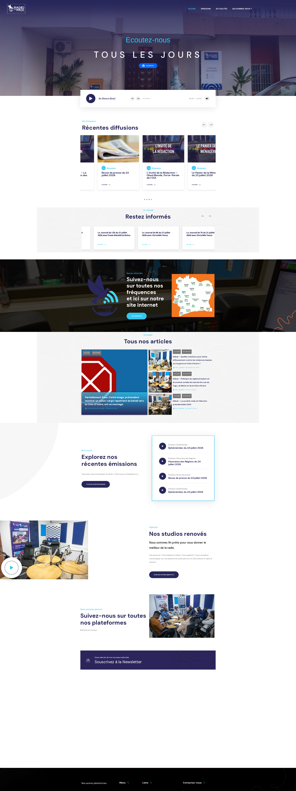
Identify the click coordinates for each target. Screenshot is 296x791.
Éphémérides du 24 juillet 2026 (185, 447)
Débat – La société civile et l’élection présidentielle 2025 (190, 403)
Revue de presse (183, 475)
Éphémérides (181, 444)
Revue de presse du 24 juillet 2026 (187, 477)
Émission (95, 168)
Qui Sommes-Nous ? (242, 9)
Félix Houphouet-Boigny (96, 408)
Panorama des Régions (186, 458)
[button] (144, 199)
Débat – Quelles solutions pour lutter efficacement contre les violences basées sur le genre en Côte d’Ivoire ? (192, 360)
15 (132, 98)
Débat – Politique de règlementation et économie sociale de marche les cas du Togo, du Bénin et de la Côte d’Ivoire (191, 382)
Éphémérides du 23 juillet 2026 (185, 491)
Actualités (221, 9)
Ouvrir (89, 185)
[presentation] (204, 125)
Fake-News (96, 353)
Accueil (192, 9)
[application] (170, 98)
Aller (89, 244)
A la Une (86, 353)
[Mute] (207, 98)
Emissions (206, 9)
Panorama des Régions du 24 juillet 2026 (184, 463)
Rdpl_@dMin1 (179, 367)
